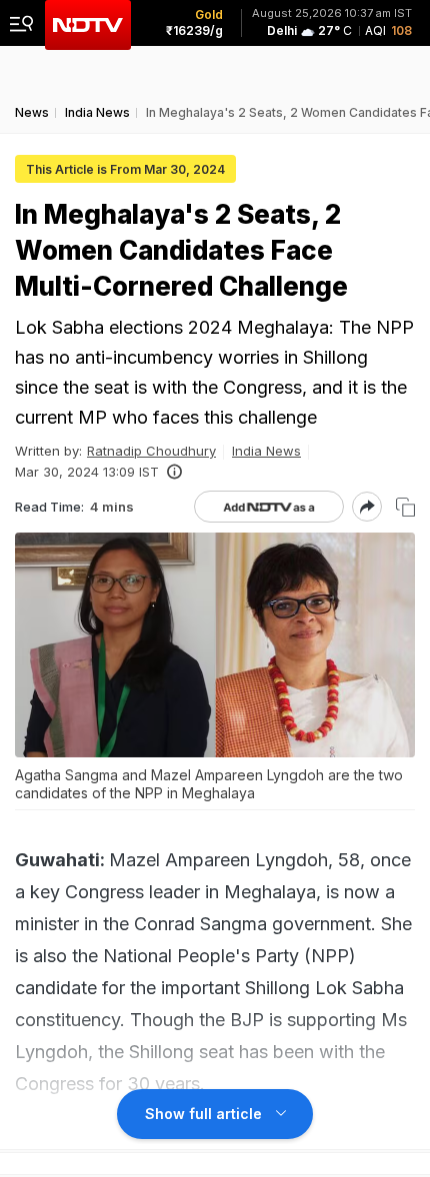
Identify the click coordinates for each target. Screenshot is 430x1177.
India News (266, 451)
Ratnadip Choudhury (151, 451)
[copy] (405, 507)
